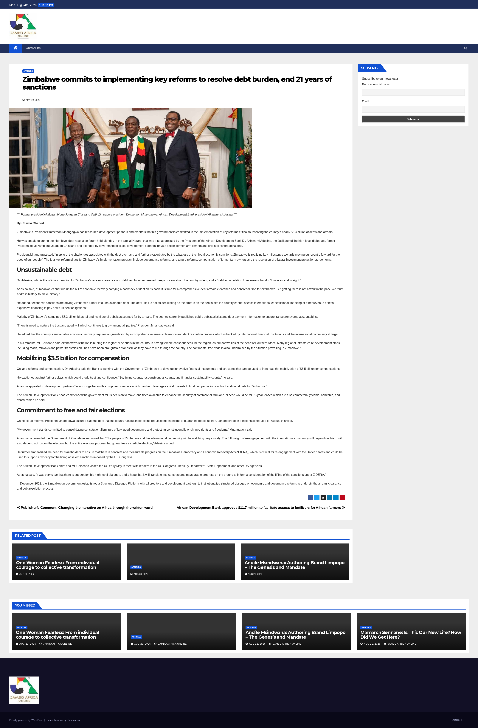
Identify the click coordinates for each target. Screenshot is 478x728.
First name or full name (375, 84)
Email (365, 101)
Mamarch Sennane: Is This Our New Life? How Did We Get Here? (410, 635)
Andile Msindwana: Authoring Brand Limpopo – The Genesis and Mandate (294, 565)
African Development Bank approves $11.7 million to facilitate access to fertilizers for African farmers (259, 508)
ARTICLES (33, 48)
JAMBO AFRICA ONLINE (57, 644)
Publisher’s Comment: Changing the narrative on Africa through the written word (86, 508)
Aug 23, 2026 (27, 644)
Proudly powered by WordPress (26, 720)
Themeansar (73, 720)
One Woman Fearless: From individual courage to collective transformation (57, 565)
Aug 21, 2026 (257, 644)
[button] (465, 48)
